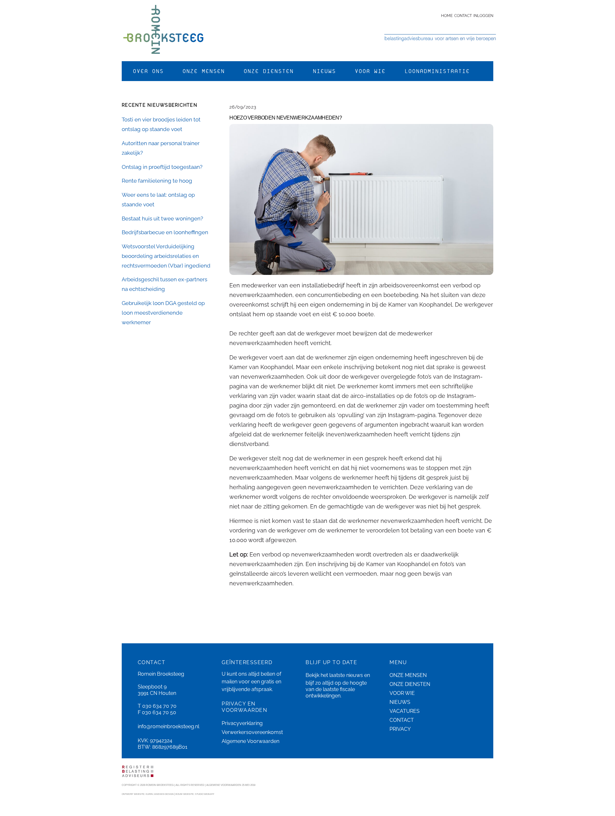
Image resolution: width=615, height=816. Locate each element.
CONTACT (463, 15)
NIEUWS (324, 71)
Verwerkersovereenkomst (252, 732)
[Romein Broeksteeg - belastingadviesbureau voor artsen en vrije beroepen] (163, 50)
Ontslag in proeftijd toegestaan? (162, 167)
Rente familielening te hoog (157, 180)
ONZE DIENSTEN (268, 71)
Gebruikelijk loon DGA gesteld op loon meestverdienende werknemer (163, 313)
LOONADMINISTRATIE (437, 71)
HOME (447, 15)
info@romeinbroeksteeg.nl (168, 726)
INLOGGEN (483, 15)
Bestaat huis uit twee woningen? (162, 218)
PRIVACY (400, 729)
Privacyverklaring (242, 723)
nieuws (354, 675)
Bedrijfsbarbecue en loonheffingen (165, 232)
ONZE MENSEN (203, 71)
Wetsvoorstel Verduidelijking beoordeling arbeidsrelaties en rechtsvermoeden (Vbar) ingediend (166, 256)
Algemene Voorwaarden (250, 741)
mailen (229, 682)
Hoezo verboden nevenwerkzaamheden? (285, 117)
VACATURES (405, 711)
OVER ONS (148, 71)
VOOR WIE (370, 71)
